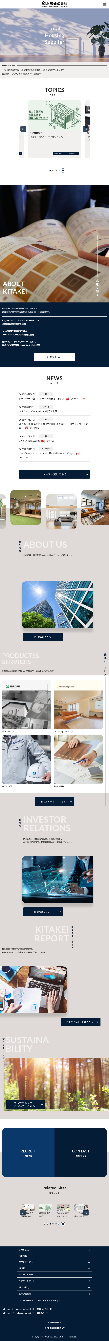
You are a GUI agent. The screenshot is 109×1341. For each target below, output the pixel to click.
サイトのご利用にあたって (54, 1328)
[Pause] (63, 170)
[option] (54, 132)
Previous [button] (23, 129)
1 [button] (44, 170)
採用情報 (23, 1287)
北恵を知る (24, 1249)
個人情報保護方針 (54, 1322)
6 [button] (58, 170)
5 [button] (56, 170)
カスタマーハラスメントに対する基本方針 (38, 1300)
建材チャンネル (42, 1309)
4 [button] (53, 170)
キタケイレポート (27, 1280)
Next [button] (86, 129)
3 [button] (50, 170)
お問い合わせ (25, 1293)
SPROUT (40, 1313)
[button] (54, 1256)
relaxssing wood (23, 1309)
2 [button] (47, 170)
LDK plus (6, 1309)
